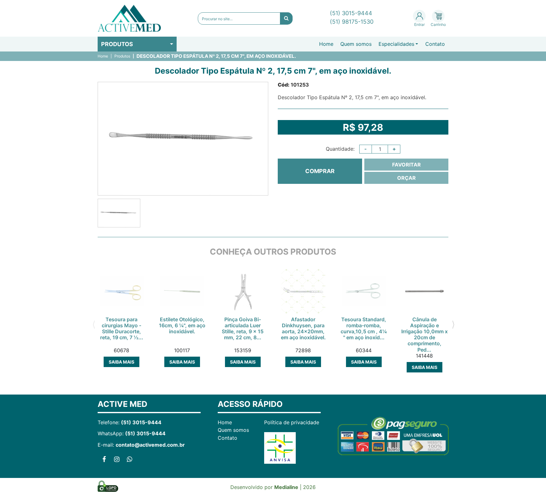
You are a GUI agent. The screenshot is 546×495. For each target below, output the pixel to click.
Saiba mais (121, 362)
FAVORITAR (406, 164)
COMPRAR (320, 171)
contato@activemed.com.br (150, 445)
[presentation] (93, 324)
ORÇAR (406, 178)
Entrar (419, 24)
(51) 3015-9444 (351, 13)
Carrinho (438, 24)
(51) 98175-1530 (351, 21)
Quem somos (356, 44)
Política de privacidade (291, 422)
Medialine (286, 487)
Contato (435, 44)
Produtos (117, 44)
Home (326, 44)
